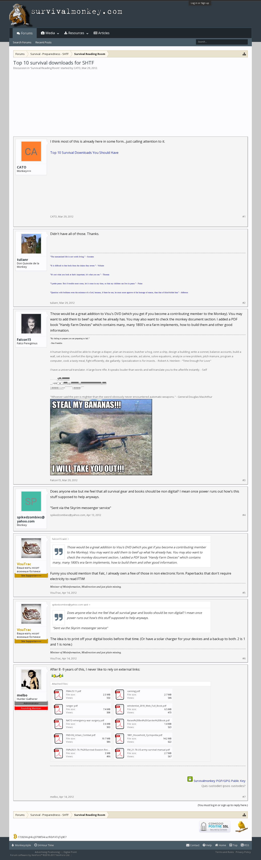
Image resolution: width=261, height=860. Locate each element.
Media (50, 33)
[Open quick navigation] (244, 54)
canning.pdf (133, 691)
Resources (76, 33)
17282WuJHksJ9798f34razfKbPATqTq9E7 (42, 837)
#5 (244, 592)
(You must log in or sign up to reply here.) (223, 805)
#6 (244, 658)
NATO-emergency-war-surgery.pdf (85, 720)
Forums (27, 33)
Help (209, 845)
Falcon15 (24, 340)
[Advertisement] (130, 100)
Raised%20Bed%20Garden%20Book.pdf (148, 720)
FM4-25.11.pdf (73, 691)
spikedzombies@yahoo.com (31, 519)
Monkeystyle (22, 845)
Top (235, 845)
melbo (54, 797)
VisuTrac (55, 592)
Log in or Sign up (200, 2)
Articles (103, 33)
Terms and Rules (224, 851)
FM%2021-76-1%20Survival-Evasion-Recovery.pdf (92, 749)
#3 (244, 480)
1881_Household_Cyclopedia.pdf (144, 735)
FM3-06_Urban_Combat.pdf (80, 735)
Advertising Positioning (47, 851)
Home (222, 845)
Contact (194, 845)
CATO (77, 68)
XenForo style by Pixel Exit (87, 855)
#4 (244, 515)
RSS (246, 845)
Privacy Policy (243, 851)
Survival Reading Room (45, 68)
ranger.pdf (72, 705)
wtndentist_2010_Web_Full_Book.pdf (146, 705)
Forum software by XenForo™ (40, 855)
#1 (244, 216)
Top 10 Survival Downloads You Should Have (84, 152)
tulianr (22, 260)
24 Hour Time (45, 845)
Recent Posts (43, 42)
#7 (244, 797)
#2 (244, 303)
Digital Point (70, 851)
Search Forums (22, 42)
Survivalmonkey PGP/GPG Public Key (220, 781)
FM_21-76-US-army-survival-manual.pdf (148, 749)
